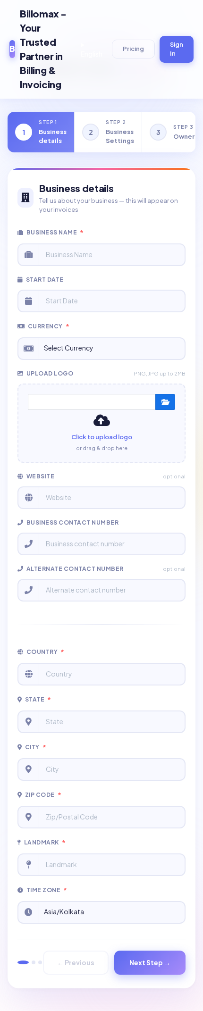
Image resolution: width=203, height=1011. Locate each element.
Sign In (176, 49)
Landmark (45, 842)
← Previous (75, 962)
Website (106, 476)
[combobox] (112, 349)
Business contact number (72, 522)
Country (45, 652)
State (38, 699)
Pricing (133, 48)
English (91, 54)
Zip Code (43, 795)
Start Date (45, 279)
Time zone (47, 890)
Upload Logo (106, 373)
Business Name (55, 232)
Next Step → (149, 962)
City (36, 747)
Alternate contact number (106, 568)
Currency (49, 326)
